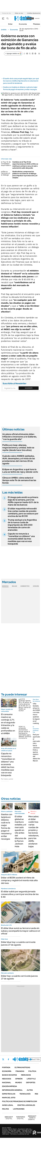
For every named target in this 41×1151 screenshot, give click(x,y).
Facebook (8, 1059)
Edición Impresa (9, 1086)
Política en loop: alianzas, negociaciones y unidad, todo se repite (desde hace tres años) (18, 447)
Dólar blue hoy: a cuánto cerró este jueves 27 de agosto (18, 943)
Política (32, 1071)
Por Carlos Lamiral (7, 779)
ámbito (4, 29)
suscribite (30, 18)
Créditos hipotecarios (33, 13)
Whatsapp (31, 1059)
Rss (36, 1094)
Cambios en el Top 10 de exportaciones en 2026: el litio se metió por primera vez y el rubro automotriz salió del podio (25, 165)
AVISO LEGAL (7, 1105)
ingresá (37, 18)
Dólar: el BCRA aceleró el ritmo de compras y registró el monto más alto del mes (19, 880)
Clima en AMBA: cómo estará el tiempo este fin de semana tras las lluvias (19, 480)
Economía (23, 24)
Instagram (14, 1059)
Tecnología (25, 1094)
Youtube (25, 1059)
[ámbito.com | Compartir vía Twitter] (30, 53)
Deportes (30, 1082)
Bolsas (14, 586)
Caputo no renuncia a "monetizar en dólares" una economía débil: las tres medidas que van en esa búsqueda (21, 538)
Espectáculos (8, 1094)
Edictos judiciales (26, 1105)
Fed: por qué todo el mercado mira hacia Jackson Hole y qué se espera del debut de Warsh (36, 747)
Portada (6, 1067)
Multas (5, 1109)
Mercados (26, 1075)
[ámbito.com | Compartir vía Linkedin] (32, 53)
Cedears (36, 586)
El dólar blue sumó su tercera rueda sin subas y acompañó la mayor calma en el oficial (20, 931)
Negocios (6, 1079)
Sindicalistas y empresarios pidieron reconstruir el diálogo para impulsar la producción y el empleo (24, 174)
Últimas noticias (22, 1067)
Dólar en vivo (19, 13)
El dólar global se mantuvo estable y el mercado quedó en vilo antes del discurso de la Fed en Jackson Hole (20, 831)
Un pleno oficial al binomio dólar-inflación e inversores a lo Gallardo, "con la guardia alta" (19, 437)
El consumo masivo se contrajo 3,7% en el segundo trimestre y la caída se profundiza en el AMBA (8, 724)
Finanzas (36, 24)
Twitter (3, 1059)
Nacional (6, 1082)
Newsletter (34, 1059)
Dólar (10, 24)
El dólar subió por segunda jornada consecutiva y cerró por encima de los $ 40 (20, 894)
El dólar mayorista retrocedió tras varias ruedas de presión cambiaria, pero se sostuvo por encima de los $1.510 (23, 512)
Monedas (5, 586)
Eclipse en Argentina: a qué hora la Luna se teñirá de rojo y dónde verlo (20, 470)
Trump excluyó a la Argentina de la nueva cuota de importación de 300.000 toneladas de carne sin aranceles (22, 525)
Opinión (18, 1079)
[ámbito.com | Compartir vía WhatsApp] (24, 53)
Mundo (18, 1082)
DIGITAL (9, 1118)
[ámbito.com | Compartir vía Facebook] (27, 53)
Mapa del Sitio (8, 1098)
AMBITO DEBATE (32, 1117)
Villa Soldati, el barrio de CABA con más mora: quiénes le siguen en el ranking (36, 713)
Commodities (24, 586)
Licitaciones (18, 1109)
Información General (12, 1090)
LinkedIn (19, 1059)
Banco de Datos (9, 1075)
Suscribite (28, 388)
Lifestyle (31, 1079)
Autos (30, 1090)
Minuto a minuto (33, 812)
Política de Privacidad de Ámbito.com (19, 1101)
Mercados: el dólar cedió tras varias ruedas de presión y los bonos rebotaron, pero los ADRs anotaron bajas (33, 831)
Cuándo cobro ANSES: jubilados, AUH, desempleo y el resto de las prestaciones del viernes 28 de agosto (18, 460)
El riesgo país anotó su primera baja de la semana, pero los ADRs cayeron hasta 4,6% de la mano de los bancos (23, 501)
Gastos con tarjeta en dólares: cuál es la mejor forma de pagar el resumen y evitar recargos (20, 88)
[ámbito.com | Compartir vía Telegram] (35, 53)
